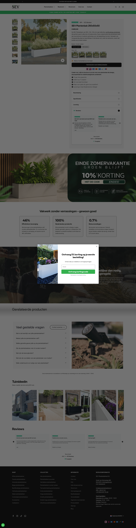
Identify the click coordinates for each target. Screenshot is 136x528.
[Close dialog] (96, 246)
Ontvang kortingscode (78, 271)
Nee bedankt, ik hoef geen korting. (78, 275)
